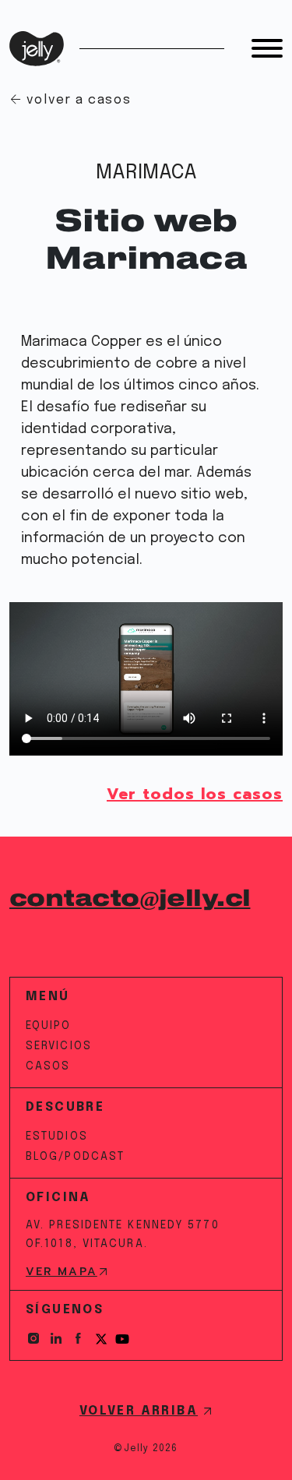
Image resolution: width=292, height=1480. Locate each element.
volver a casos (78, 100)
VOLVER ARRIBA (138, 1411)
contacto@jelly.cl (129, 899)
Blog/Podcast (75, 1156)
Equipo (49, 1025)
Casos (48, 1066)
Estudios (57, 1136)
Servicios (59, 1046)
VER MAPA (61, 1272)
